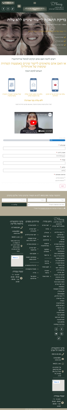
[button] (35, 3)
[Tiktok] (12, 8)
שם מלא (62, 145)
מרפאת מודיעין (60, 178)
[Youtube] (56, 333)
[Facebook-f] (3, 8)
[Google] (61, 333)
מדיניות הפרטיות (44, 208)
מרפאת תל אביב (59, 180)
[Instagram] (8, 8)
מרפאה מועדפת (59, 175)
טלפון (62, 167)
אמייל (62, 160)
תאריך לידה (60, 152)
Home (64, 24)
